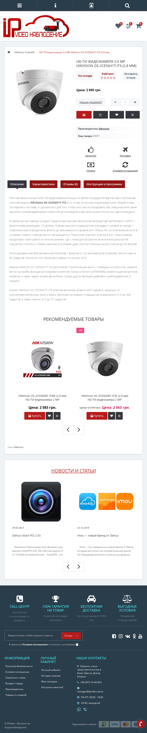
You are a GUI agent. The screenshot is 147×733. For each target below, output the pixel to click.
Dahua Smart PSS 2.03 (26, 535)
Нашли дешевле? (91, 102)
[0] (118, 27)
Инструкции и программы (104, 184)
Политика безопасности (19, 666)
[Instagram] (120, 635)
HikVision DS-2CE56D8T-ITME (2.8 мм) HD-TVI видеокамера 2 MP (42, 397)
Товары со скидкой (15, 695)
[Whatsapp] (79, 709)
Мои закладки (49, 681)
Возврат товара (14, 683)
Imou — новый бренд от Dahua (97, 535)
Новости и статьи (73, 470)
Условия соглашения (17, 672)
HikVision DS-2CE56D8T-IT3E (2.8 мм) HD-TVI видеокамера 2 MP (104, 397)
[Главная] (8, 52)
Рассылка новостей (52, 687)
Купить (36, 416)
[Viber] (85, 710)
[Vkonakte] (126, 635)
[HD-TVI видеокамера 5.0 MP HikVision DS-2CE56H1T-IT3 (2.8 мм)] (39, 92)
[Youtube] (139, 635)
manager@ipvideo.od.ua (90, 691)
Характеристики (44, 184)
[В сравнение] (133, 115)
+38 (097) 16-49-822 (91, 682)
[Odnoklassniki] (133, 635)
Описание (17, 184)
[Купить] (84, 115)
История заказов (50, 675)
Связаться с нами (15, 677)
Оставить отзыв (131, 75)
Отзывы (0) (70, 184)
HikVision (19, 447)
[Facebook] (113, 635)
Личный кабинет (50, 670)
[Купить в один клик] (100, 115)
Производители (14, 689)
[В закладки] (116, 115)
